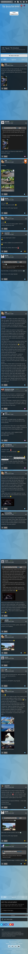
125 (10, 412)
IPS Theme (11, 941)
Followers (13, 915)
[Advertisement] (14, 30)
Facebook (9, 946)
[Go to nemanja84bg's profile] (2, 513)
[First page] (2, 60)
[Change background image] (23, 2)
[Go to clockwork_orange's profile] (2, 390)
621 (11, 620)
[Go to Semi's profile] (2, 413)
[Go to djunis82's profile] (2, 122)
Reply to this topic (15, 55)
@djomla (3, 317)
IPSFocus (17, 941)
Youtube (18, 946)
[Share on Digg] (6, 924)
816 (10, 669)
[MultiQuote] (2, 88)
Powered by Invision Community (14, 951)
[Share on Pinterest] (13, 924)
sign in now (7, 905)
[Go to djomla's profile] (2, 199)
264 (12, 121)
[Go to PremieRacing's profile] (2, 445)
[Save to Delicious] (8, 924)
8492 (12, 198)
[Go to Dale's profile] (2, 64)
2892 (15, 512)
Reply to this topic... (9, 910)
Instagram (15, 946)
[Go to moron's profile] (2, 561)
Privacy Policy (13, 943)
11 (26, 915)
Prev (5, 59)
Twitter (12, 946)
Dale (4, 49)
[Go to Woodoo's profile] (2, 845)
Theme (7, 943)
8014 (10, 64)
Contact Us (20, 943)
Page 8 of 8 (14, 59)
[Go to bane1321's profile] (2, 233)
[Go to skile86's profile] (2, 620)
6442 (15, 444)
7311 (13, 233)
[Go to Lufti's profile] (2, 670)
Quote (5, 88)
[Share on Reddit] (10, 924)
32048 (12, 845)
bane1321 (19, 851)
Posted (9, 65)
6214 (12, 560)
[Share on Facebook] (4, 924)
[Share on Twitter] (2, 924)
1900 (17, 389)
